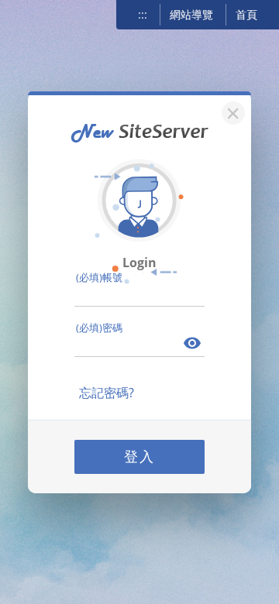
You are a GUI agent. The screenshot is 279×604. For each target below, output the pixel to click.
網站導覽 (191, 14)
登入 (139, 456)
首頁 (246, 14)
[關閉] (231, 111)
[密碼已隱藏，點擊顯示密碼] (193, 344)
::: (142, 14)
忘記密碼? (106, 392)
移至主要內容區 (35, 13)
